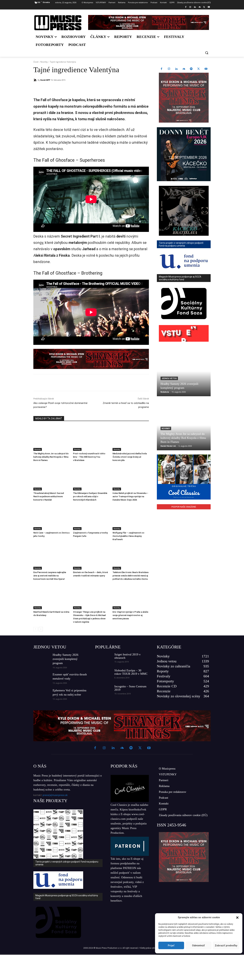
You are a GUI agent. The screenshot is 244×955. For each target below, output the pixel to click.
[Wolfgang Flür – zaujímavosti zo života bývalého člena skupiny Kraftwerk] (131, 517)
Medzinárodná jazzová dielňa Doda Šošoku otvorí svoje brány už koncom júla (130, 456)
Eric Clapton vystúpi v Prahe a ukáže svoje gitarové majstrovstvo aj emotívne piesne (130, 615)
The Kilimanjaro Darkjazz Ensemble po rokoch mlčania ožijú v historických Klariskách (90, 496)
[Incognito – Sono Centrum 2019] (103, 690)
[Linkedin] (195, 7)
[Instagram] (190, 7)
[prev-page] (35, 629)
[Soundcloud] (200, 7)
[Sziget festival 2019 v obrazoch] (103, 658)
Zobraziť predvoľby (226, 945)
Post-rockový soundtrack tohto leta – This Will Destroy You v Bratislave (89, 456)
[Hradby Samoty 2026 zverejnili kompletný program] (184, 371)
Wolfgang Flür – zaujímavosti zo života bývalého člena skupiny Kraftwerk (128, 536)
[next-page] (41, 629)
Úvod (35, 61)
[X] (204, 7)
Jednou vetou (169, 378)
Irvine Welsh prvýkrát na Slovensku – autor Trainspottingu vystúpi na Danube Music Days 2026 (130, 496)
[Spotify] (191, 69)
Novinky (44, 61)
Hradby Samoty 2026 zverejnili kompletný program (65, 659)
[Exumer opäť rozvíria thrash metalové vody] (41, 678)
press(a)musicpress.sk (55, 795)
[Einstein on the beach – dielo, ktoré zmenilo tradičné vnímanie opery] (91, 557)
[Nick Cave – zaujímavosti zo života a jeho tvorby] (51, 517)
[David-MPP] (35, 80)
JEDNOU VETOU (49, 647)
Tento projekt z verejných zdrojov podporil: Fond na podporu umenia (66, 863)
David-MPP (45, 80)
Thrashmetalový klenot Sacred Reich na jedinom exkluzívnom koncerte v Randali (48, 496)
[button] (237, 917)
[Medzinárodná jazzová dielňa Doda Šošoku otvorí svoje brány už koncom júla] (131, 438)
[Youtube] (209, 7)
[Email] (81, 88)
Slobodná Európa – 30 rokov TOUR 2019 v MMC (131, 672)
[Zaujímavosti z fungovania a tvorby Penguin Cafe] (91, 517)
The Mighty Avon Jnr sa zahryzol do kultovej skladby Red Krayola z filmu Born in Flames (51, 456)
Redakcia (165, 392)
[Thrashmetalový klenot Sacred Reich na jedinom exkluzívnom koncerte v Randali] (51, 477)
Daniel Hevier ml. (168, 446)
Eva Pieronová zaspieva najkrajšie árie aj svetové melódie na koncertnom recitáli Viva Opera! (49, 575)
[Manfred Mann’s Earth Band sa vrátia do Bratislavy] (51, 596)
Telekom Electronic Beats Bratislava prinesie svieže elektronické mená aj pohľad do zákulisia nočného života (130, 575)
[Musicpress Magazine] (57, 22)
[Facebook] (186, 7)
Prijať (171, 945)
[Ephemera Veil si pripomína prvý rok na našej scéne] (41, 694)
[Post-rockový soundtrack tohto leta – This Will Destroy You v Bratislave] (91, 438)
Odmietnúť (198, 945)
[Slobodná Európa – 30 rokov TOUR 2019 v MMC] (103, 674)
